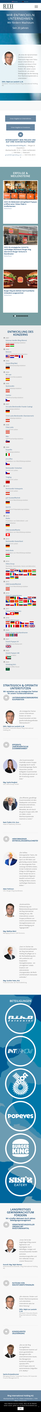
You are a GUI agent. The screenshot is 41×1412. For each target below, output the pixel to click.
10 (27, 316)
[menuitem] (35, 6)
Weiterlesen (8, 208)
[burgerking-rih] (20, 1148)
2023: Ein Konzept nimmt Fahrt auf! (17, 247)
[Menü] (35, 6)
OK (20, 1408)
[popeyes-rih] (20, 1116)
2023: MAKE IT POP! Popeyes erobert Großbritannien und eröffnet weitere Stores (20, 292)
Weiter (35, 233)
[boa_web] (20, 1083)
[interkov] (20, 1051)
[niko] (20, 1018)
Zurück (6, 233)
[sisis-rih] (20, 1181)
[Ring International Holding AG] (17, 6)
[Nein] (39, 1407)
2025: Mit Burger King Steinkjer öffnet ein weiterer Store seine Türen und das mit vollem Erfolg (19, 204)
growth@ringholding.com (13, 155)
